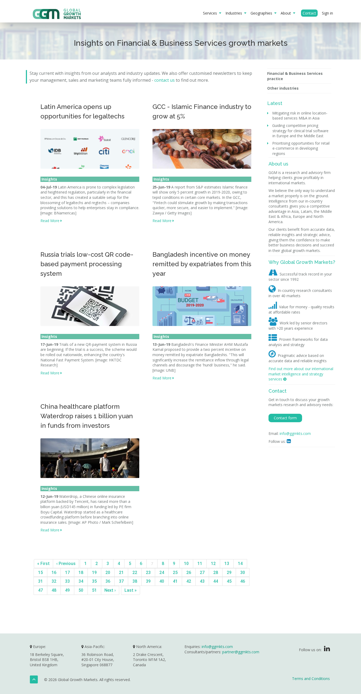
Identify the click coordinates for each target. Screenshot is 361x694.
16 (53, 572)
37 (121, 581)
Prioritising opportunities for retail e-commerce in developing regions (301, 148)
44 (215, 581)
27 (202, 572)
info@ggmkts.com (295, 433)
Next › (110, 590)
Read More (50, 220)
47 (40, 590)
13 (226, 563)
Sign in (327, 13)
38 (134, 581)
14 (240, 563)
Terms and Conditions (311, 678)
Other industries (283, 88)
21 (121, 572)
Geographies (262, 13)
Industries (234, 13)
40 (161, 581)
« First (43, 563)
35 (94, 581)
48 (53, 590)
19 (94, 572)
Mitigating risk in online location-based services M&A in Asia (299, 116)
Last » (130, 590)
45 (229, 581)
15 (40, 572)
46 (242, 581)
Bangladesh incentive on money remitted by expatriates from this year (201, 264)
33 (67, 581)
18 (80, 572)
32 (53, 581)
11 (199, 563)
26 (188, 572)
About (287, 13)
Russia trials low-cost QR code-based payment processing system (86, 264)
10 (186, 563)
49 (67, 590)
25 (175, 572)
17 (67, 572)
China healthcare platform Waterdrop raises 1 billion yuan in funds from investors (86, 416)
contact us (164, 80)
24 (161, 572)
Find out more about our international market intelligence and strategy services (301, 374)
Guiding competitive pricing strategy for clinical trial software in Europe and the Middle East (300, 130)
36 (107, 581)
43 (202, 581)
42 (188, 581)
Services (211, 13)
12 (213, 563)
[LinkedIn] (327, 650)
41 (175, 581)
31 (40, 581)
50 (80, 590)
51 (94, 590)
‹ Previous (66, 563)
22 (134, 572)
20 (107, 572)
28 (215, 572)
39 (148, 581)
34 (80, 581)
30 (242, 572)
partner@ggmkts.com (240, 651)
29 (229, 572)
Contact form (285, 417)
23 (148, 572)
